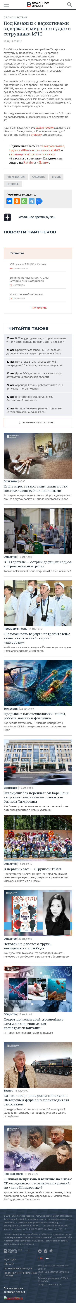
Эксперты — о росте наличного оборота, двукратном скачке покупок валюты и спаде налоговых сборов (37, 492)
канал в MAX (50, 150)
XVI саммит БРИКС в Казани (28, 266)
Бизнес (8, 1090)
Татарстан (13, 183)
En (47, 1258)
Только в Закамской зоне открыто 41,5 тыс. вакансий (38, 566)
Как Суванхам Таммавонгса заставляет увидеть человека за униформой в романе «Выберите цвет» (37, 950)
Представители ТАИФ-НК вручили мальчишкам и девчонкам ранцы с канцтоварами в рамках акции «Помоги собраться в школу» (36, 875)
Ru (40, 1258)
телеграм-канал (52, 146)
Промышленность (15, 628)
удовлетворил (44, 127)
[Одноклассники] (17, 201)
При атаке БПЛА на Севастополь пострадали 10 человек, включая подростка (34, 363)
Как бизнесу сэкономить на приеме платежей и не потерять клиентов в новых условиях (36, 801)
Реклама (9, 1264)
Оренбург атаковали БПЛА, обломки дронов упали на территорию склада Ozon (33, 351)
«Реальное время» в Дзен (36, 217)
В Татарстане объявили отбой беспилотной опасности (29, 398)
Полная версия (13, 1288)
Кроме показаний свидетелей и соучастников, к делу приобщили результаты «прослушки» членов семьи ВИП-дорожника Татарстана (38, 1189)
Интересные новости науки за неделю (33, 1025)
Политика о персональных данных (20, 1274)
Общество (38, 176)
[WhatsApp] (24, 201)
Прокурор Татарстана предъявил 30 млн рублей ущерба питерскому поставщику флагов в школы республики (36, 1106)
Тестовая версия (14, 1292)
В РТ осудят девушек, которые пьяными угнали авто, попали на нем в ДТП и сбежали (36, 339)
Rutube (28, 162)
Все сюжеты (39, 308)
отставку (36, 134)
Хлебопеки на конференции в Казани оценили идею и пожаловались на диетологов (37, 642)
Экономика (11, 481)
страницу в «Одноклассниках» (32, 154)
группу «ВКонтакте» (24, 150)
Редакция (10, 1259)
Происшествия (16, 17)
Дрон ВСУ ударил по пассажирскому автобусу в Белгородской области (34, 375)
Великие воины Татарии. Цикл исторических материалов (29, 281)
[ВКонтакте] (9, 201)
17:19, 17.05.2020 (13, 41)
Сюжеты (17, 253)
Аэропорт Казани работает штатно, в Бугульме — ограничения (34, 386)
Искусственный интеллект (26, 296)
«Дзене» (43, 162)
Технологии (11, 708)
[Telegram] (31, 201)
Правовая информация (18, 1268)
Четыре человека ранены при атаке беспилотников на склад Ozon (34, 410)
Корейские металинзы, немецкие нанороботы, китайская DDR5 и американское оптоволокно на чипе (35, 722)
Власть (56, 176)
